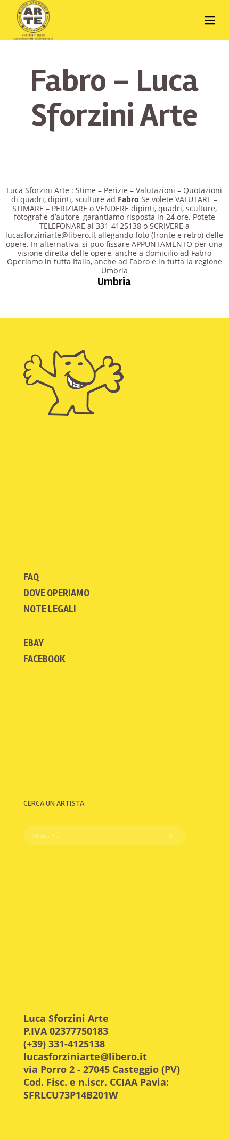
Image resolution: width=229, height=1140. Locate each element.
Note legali (49, 609)
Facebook (44, 659)
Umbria (114, 281)
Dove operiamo (56, 593)
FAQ (31, 577)
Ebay (33, 643)
